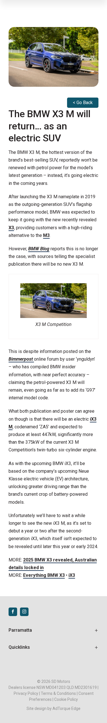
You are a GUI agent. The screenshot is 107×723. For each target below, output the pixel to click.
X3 (11, 227)
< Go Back (83, 102)
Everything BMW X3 (44, 575)
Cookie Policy (66, 699)
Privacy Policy (26, 693)
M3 (46, 235)
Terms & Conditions (58, 693)
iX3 (71, 575)
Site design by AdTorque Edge (53, 708)
